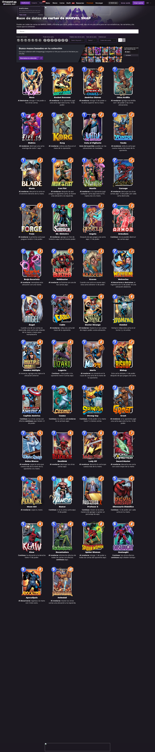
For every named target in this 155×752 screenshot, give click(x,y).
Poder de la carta (48, 37)
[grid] (77, 338)
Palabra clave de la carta (76, 37)
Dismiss (40, 14)
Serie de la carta (91, 37)
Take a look (22, 14)
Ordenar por (102, 37)
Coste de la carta (22, 37)
